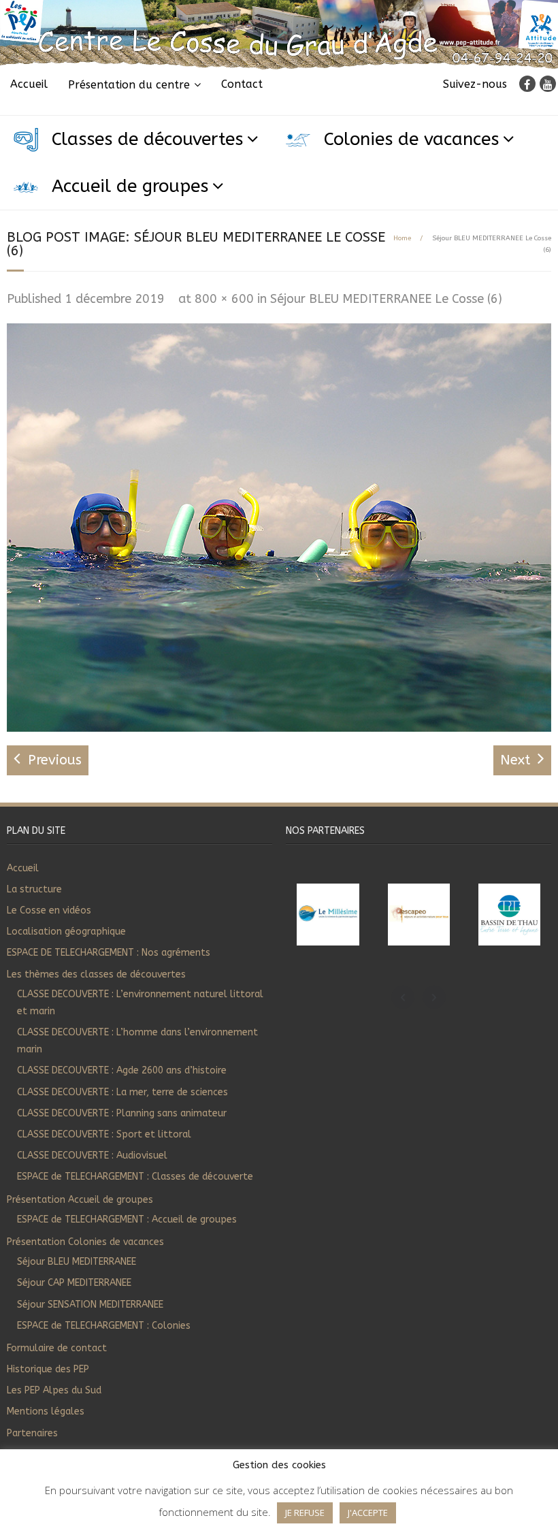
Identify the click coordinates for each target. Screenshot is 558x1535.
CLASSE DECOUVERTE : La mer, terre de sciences (122, 1092)
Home (402, 238)
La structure (34, 889)
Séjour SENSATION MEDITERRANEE (90, 1304)
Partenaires (32, 1433)
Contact (242, 84)
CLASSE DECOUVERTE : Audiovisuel (92, 1155)
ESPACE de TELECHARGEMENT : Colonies (104, 1325)
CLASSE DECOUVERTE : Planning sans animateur (122, 1113)
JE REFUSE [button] (305, 1512)
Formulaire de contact (57, 1348)
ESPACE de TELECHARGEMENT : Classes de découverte (135, 1176)
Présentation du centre (129, 84)
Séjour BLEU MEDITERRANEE (76, 1261)
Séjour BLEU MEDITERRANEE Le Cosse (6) (386, 298)
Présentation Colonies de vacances (85, 1242)
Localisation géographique (66, 931)
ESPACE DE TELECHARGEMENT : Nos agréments (108, 952)
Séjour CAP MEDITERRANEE (74, 1283)
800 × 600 (224, 298)
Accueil (29, 84)
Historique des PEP (48, 1369)
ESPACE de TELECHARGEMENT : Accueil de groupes (127, 1219)
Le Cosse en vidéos (49, 910)
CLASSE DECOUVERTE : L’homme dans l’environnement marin (137, 1041)
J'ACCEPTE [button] (368, 1512)
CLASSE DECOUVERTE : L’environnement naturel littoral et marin (140, 1002)
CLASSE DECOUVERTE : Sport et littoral (104, 1134)
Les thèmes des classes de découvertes (96, 974)
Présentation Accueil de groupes (80, 1200)
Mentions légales (45, 1411)
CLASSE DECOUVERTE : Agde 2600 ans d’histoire (122, 1070)
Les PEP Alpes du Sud (54, 1390)
